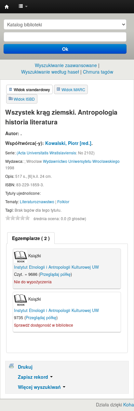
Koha (128, 404)
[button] (23, 6)
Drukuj (25, 366)
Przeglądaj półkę (55, 274)
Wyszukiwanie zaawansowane (66, 65)
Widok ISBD (24, 99)
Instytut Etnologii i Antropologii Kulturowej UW (7, 7)
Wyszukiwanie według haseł (50, 71)
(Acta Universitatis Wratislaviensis (46, 152)
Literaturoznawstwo (37, 201)
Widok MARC (73, 89)
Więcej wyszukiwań (40, 387)
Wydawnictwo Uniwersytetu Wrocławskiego (81, 161)
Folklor (63, 201)
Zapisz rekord (33, 377)
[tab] (31, 238)
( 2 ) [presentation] (31, 238)
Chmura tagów (98, 71)
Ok (65, 49)
